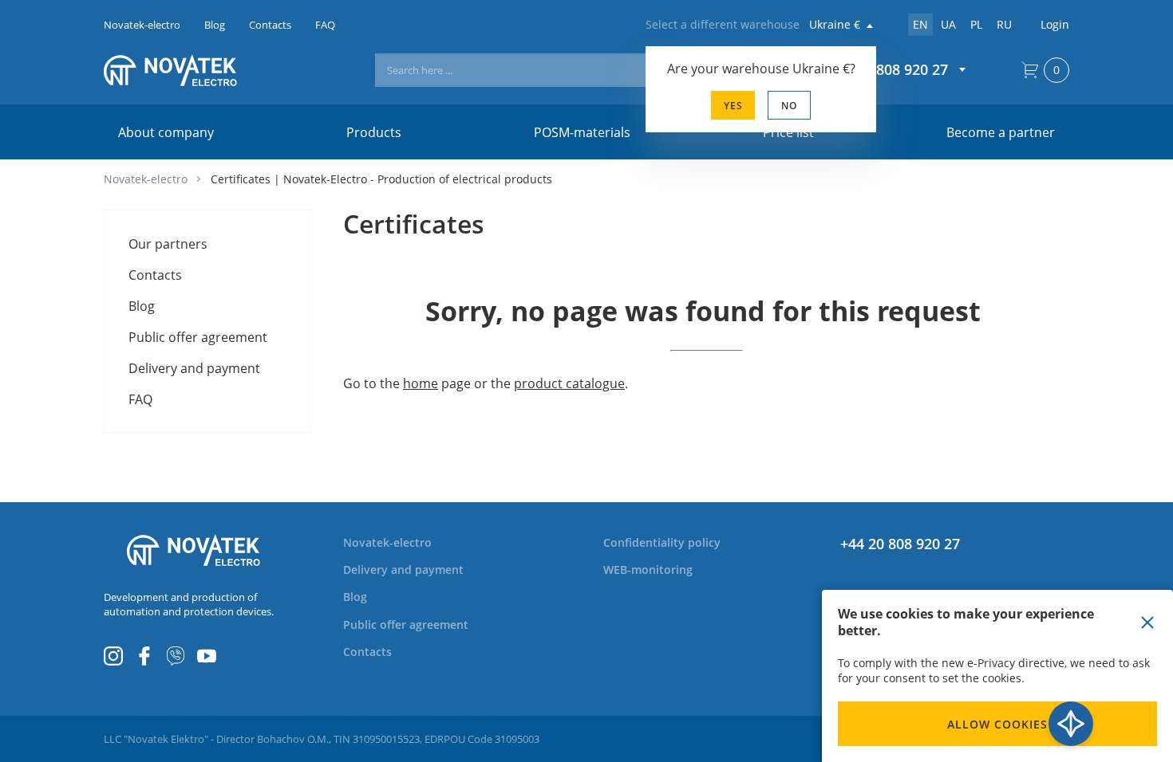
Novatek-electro (146, 179)
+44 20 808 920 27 (900, 543)
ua (948, 24)
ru (1004, 24)
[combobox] (571, 70)
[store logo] (193, 70)
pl (976, 24)
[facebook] (144, 656)
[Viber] (175, 656)
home (420, 383)
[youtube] (206, 656)
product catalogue (569, 383)
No (789, 105)
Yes (733, 105)
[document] (997, 676)
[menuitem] (167, 244)
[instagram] (113, 656)
